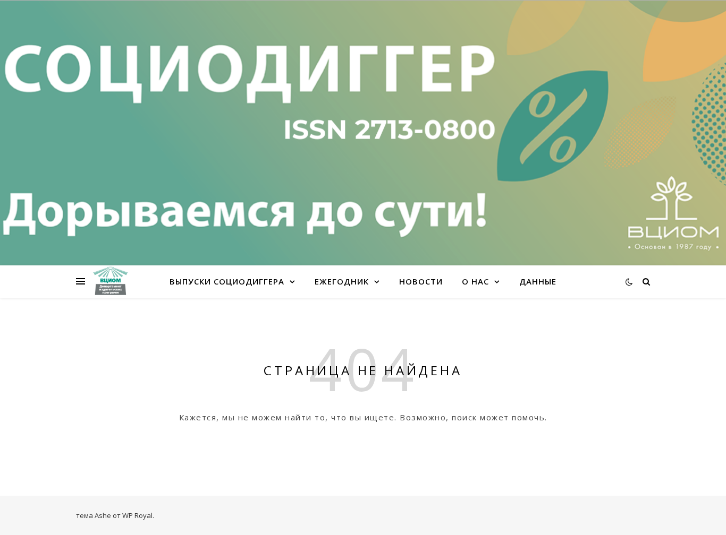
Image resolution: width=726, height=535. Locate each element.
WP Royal (137, 515)
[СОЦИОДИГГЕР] (110, 281)
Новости (421, 281)
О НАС (475, 281)
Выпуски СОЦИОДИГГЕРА (227, 281)
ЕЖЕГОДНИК (342, 281)
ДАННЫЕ (537, 281)
